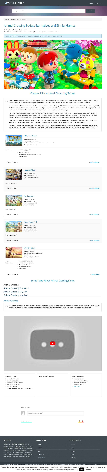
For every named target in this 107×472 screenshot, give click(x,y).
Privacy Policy (41, 457)
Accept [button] (81, 469)
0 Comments (24, 30)
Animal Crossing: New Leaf (16, 295)
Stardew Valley (30, 136)
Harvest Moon (30, 170)
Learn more (76, 386)
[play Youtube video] (53, 343)
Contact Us (41, 454)
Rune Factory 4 (30, 222)
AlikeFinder (7, 19)
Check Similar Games (12, 162)
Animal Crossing (11, 285)
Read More (88, 469)
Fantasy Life (29, 196)
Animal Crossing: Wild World (16, 288)
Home (39, 444)
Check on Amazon (94, 162)
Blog (101, 3)
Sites (96, 3)
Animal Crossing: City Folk (15, 292)
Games (91, 3)
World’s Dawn (30, 248)
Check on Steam (95, 274)
